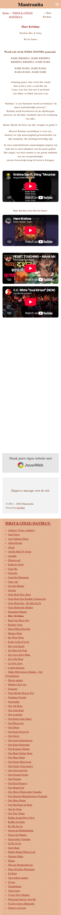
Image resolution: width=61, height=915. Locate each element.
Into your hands (16, 646)
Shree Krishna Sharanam (21, 869)
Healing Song (15, 624)
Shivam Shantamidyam (20, 864)
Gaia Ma (12, 568)
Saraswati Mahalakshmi (20, 830)
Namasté (12, 688)
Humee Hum (15, 633)
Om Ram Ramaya (17, 783)
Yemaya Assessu (17, 907)
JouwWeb (20, 507)
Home (6, 12)
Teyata (11, 882)
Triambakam (14, 886)
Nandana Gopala (17, 697)
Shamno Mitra (15, 856)
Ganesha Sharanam (18, 577)
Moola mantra (15, 680)
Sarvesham (13, 847)
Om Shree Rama (17, 800)
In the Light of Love (18, 641)
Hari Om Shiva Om (18, 620)
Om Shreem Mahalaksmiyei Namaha (27, 796)
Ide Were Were (16, 637)
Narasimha (13, 701)
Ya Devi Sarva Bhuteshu (21, 903)
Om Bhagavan (16, 723)
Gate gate (13, 581)
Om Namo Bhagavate (19, 761)
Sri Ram (12, 873)
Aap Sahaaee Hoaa (18, 538)
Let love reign (15, 663)
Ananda (12, 556)
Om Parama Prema (18, 774)
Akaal (11, 547)
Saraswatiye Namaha (19, 839)
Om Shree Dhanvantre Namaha (25, 791)
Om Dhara (13, 727)
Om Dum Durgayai (18, 731)
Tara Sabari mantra (18, 877)
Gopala (12, 590)
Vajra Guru (14, 890)
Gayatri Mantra (16, 586)
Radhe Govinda (16, 822)
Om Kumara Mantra (19, 749)
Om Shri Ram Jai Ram (20, 804)
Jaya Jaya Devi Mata (19, 654)
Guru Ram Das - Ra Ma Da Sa (24, 603)
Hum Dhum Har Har (19, 629)
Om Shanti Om (16, 787)
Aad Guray (14, 534)
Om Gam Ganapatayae (20, 740)
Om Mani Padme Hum (20, 753)
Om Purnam (14, 779)
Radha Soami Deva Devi (21, 817)
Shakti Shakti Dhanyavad (21, 852)
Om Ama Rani (16, 710)
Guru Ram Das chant (19, 594)
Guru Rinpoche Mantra (20, 607)
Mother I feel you (17, 684)
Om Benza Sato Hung (20, 718)
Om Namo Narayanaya (20, 766)
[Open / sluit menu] (57, 4)
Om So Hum (15, 809)
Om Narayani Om (17, 770)
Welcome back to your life (22, 899)
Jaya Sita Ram (15, 659)
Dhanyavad (14, 560)
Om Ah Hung (15, 706)
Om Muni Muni (16, 757)
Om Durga (13, 736)
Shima (11, 860)
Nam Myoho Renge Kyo (21, 693)
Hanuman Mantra (17, 611)
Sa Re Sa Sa (14, 843)
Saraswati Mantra (17, 834)
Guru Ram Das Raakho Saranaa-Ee (27, 598)
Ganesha (12, 573)
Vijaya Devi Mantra (18, 895)
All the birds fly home (19, 551)
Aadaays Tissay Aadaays (21, 530)
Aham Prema (15, 543)
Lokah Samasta (16, 667)
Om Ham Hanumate (19, 744)
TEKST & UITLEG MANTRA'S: (27, 523)
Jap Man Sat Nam (17, 650)
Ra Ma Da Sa (15, 826)
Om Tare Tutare (16, 813)
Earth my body (16, 564)
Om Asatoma (15, 714)
